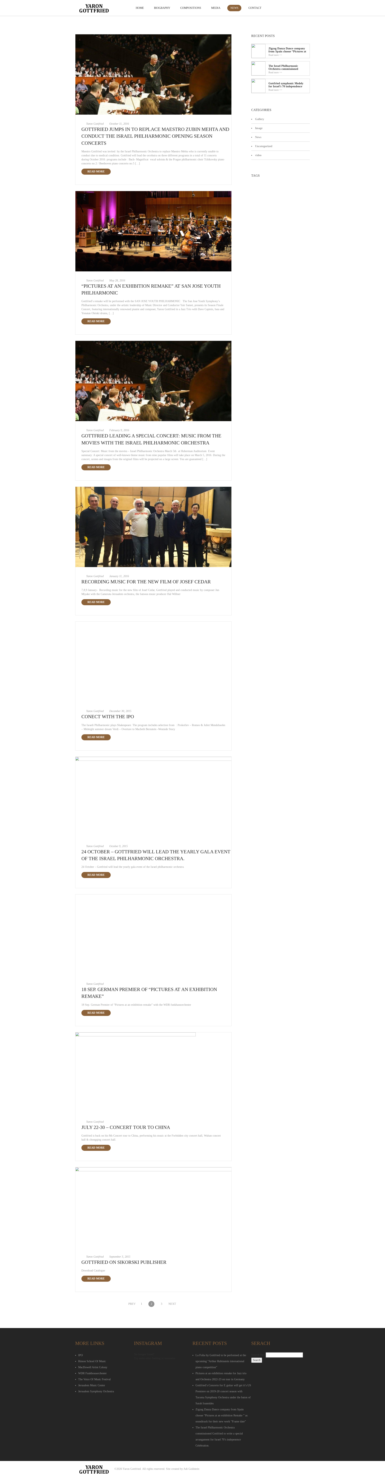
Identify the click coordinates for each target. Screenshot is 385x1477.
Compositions (190, 7)
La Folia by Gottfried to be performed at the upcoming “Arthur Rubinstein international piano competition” (221, 1361)
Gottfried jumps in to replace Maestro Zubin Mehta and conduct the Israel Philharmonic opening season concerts (155, 136)
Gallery (259, 119)
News (234, 7)
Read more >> (275, 55)
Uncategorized (263, 146)
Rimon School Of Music (92, 1361)
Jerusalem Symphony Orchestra (96, 1391)
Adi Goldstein (191, 1468)
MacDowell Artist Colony (92, 1367)
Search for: (258, 1354)
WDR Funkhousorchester (92, 1373)
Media (215, 7)
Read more (96, 171)
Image (258, 128)
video (258, 155)
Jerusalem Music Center (91, 1385)
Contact (254, 7)
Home (140, 7)
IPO (80, 1355)
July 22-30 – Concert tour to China (125, 1127)
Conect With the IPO (107, 716)
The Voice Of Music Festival (94, 1379)
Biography (162, 7)
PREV (131, 1303)
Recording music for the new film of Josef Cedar (146, 581)
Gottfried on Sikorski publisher (123, 1262)
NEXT (171, 1303)
